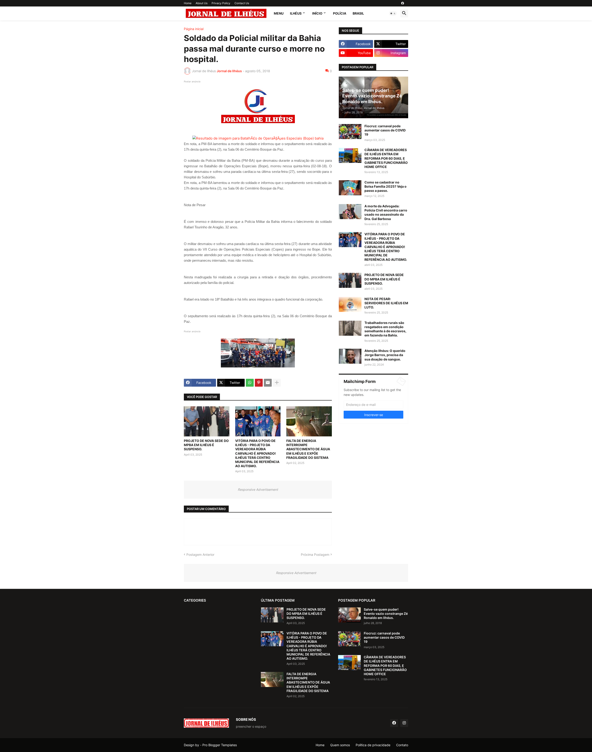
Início (317, 13)
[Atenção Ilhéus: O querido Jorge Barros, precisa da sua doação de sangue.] (350, 356)
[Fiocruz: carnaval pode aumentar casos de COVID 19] (350, 131)
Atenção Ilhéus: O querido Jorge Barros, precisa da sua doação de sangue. (384, 355)
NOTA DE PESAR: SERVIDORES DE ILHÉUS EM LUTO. (386, 303)
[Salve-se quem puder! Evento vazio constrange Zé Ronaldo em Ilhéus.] (349, 614)
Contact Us (241, 3)
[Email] (268, 383)
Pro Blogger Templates (219, 745)
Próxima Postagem (315, 554)
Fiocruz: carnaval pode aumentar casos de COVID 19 (385, 130)
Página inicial (194, 29)
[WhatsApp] (250, 383)
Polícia (339, 13)
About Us (201, 3)
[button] (393, 13)
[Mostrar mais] (277, 383)
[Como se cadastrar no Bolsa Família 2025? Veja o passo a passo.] (350, 187)
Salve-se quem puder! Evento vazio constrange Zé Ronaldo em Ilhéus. (386, 613)
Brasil (358, 13)
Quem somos (340, 745)
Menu (279, 13)
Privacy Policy (221, 3)
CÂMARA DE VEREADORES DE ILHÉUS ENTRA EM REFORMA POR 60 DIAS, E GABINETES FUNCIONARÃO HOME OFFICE (386, 158)
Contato (402, 745)
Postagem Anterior (200, 554)
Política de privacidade (373, 745)
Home (187, 3)
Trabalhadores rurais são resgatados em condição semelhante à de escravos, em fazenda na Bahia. (385, 329)
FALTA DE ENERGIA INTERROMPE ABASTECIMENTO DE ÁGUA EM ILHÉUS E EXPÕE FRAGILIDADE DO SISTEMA (308, 449)
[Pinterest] (259, 383)
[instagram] (404, 723)
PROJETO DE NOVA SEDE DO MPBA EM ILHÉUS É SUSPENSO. (206, 445)
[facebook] (402, 3)
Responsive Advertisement (258, 489)
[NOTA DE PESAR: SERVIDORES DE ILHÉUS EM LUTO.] (350, 304)
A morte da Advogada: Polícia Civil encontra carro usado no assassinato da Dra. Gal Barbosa (385, 212)
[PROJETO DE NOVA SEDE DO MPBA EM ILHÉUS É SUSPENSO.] (206, 421)
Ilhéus (296, 13)
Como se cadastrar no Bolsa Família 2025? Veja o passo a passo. (385, 186)
